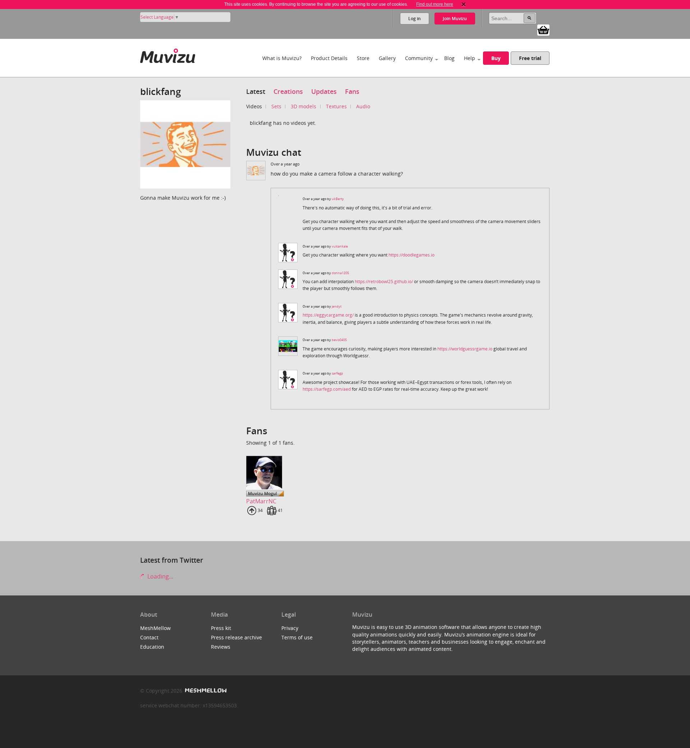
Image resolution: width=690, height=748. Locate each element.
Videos (254, 106)
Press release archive (236, 637)
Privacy (289, 628)
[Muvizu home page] (167, 54)
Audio (363, 106)
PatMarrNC (261, 501)
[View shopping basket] (543, 29)
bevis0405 (339, 339)
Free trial (530, 58)
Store (363, 58)
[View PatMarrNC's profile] (266, 473)
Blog (449, 58)
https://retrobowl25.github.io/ (384, 281)
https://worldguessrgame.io (464, 349)
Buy (496, 58)
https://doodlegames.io (411, 255)
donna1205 (340, 273)
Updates (324, 91)
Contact (149, 637)
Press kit (221, 628)
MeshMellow (155, 628)
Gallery (387, 58)
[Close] (463, 4)
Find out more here (434, 4)
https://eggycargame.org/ (328, 315)
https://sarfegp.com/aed (327, 389)
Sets (276, 106)
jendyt (336, 306)
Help (469, 58)
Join (455, 18)
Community (419, 58)
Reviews (220, 646)
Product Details (329, 58)
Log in (414, 18)
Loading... (159, 576)
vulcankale (340, 246)
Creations (288, 91)
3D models (303, 106)
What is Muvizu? (282, 58)
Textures (336, 106)
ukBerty (338, 198)
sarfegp (337, 373)
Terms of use (297, 637)
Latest (255, 91)
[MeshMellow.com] (205, 690)
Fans (352, 91)
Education (152, 646)
